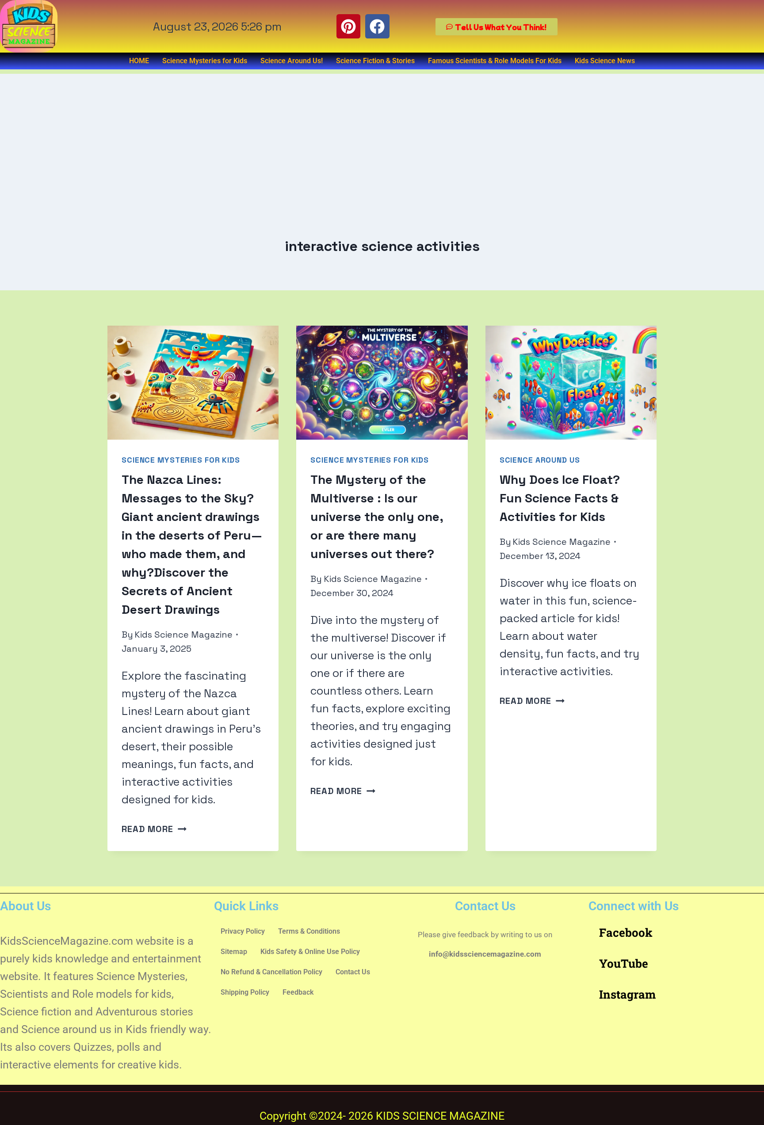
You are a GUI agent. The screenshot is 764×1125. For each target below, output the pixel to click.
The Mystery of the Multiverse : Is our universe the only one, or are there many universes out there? (376, 516)
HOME (139, 61)
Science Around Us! (291, 61)
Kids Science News (605, 61)
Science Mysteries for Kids (204, 61)
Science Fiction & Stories (375, 61)
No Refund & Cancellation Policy (271, 972)
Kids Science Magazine (183, 634)
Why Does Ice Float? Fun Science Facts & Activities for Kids (560, 497)
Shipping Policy (245, 992)
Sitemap (234, 951)
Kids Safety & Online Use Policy (310, 951)
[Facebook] (377, 26)
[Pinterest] (348, 26)
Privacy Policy (243, 931)
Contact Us (353, 972)
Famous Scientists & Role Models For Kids (495, 61)
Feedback (298, 992)
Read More (154, 829)
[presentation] (193, 383)
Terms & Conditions (309, 931)
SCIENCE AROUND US (540, 460)
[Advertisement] (382, 136)
